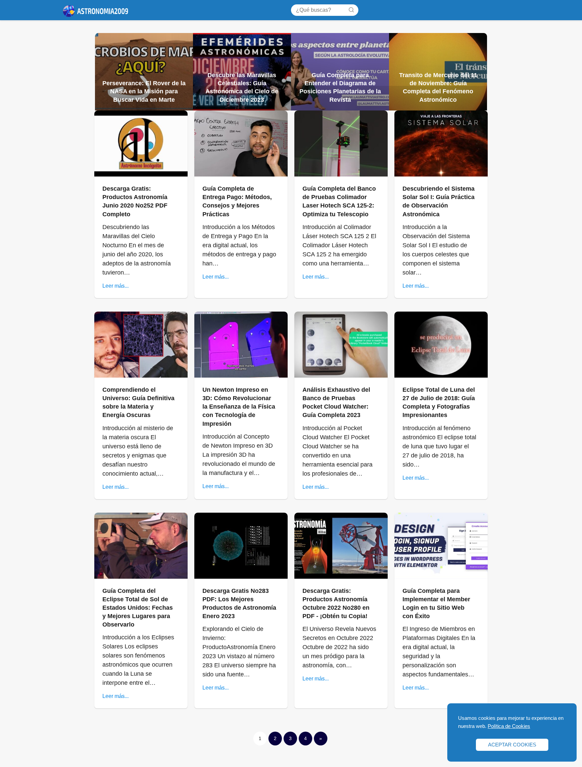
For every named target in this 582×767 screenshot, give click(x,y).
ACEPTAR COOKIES (512, 744)
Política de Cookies (509, 726)
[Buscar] (351, 9)
